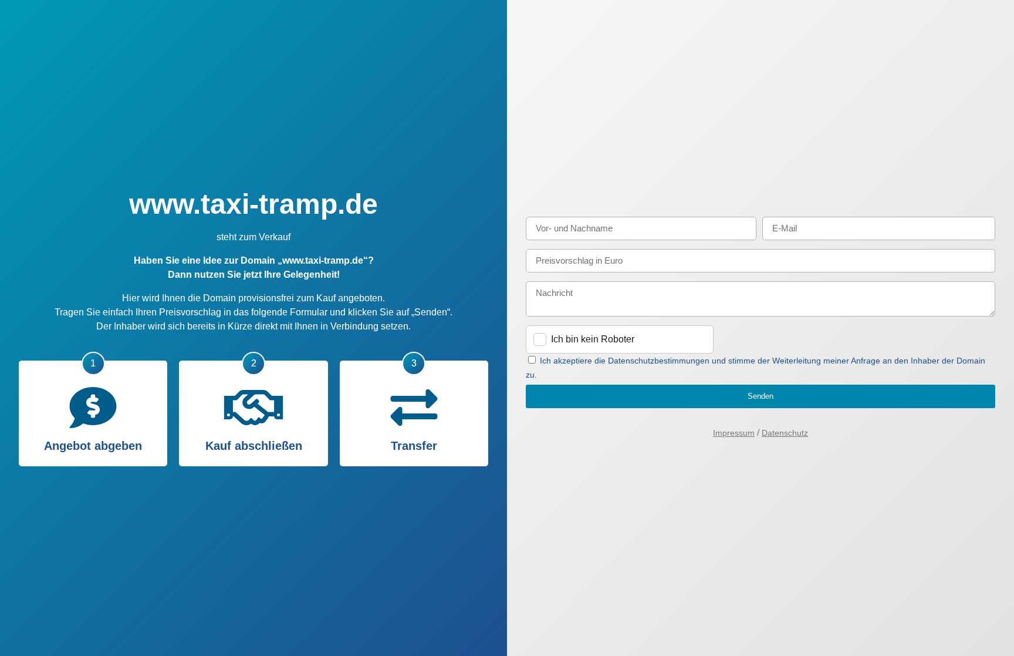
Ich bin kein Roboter (592, 339)
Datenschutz (785, 433)
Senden (760, 396)
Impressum (734, 433)
